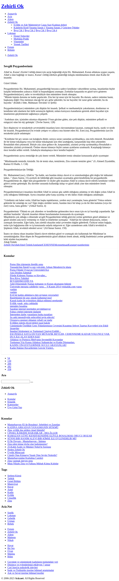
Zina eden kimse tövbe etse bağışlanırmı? (27, 444)
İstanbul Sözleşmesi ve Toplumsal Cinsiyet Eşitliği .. (35, 331)
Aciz (9, 16)
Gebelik (11, 518)
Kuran (71, 245)
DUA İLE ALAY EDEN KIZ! (25, 336)
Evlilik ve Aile (21, 25)
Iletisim (11, 50)
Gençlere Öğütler (70, 27)
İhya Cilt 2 (30, 30)
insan (65, 245)
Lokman (11, 515)
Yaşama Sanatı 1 (37, 27)
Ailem (10, 19)
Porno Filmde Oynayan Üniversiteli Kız (29, 270)
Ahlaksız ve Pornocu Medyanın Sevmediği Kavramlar (36, 339)
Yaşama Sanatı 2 (54, 27)
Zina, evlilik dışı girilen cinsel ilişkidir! (26, 430)
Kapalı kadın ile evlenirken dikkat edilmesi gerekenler (36, 300)
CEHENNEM (49, 245)
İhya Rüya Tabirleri (19, 278)
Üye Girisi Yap (14, 407)
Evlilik (10, 495)
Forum (10, 47)
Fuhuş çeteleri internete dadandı (25, 311)
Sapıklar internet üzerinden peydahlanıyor (30, 309)
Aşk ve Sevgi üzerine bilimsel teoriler (25, 573)
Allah (16, 245)
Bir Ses (11, 548)
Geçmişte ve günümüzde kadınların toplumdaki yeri (32, 562)
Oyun (10, 551)
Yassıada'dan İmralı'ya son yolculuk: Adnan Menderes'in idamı (40, 267)
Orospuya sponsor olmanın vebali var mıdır (31, 320)
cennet (60, 245)
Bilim (10, 556)
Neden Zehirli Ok (16, 449)
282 (9, 366)
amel (40, 245)
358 (9, 369)
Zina (9, 500)
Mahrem (11, 537)
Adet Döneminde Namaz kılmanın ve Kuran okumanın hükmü (40, 284)
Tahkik (10, 478)
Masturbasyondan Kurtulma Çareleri (25, 458)
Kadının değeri (59, 25)
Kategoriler (12, 404)
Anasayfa (12, 13)
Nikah (10, 540)
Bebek (10, 523)
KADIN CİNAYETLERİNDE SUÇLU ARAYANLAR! (38, 345)
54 (8, 358)
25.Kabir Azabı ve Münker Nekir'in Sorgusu (29, 447)
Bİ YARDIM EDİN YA (21, 281)
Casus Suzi (46, 25)
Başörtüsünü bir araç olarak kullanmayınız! (31, 297)
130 (9, 361)
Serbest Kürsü (14, 475)
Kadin (10, 492)
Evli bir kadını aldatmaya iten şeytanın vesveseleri (34, 295)
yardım (13, 289)
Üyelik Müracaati (15, 452)
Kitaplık (11, 401)
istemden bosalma (18, 306)
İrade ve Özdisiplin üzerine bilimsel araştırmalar (30, 570)
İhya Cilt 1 (19, 30)
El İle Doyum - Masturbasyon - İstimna (26, 441)
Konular (11, 399)
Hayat (10, 486)
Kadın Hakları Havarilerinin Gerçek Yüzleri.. (32, 348)
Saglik (10, 512)
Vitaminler (19, 41)
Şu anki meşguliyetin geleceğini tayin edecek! (32, 317)
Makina (11, 554)
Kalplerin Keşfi (21, 27)
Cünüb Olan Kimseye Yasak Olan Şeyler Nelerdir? (32, 455)
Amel (35, 245)
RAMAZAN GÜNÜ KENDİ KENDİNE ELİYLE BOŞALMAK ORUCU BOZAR (49, 435)
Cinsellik (11, 498)
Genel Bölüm (14, 481)
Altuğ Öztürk (25, 245)
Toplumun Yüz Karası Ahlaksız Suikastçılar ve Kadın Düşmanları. (42, 342)
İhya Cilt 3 (41, 30)
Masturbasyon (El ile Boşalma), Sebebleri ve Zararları (33, 424)
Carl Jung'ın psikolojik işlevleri (22, 567)
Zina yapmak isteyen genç (20, 460)
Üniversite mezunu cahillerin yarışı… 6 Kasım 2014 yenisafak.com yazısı (46, 286)
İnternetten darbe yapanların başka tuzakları (31, 314)
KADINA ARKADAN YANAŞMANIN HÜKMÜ (32, 427)
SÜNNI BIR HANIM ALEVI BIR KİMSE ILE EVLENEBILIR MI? (42, 438)
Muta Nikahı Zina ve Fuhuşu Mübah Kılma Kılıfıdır (32, 463)
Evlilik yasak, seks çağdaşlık (24, 303)
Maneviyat (12, 484)
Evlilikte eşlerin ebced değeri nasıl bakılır (30, 323)
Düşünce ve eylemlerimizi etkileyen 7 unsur (28, 564)
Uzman (11, 521)
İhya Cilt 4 (52, 30)
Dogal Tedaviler (21, 36)
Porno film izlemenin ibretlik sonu (26, 264)
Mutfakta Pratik (21, 38)
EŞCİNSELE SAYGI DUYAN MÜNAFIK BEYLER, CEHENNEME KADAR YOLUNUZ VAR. (60, 334)
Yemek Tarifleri (21, 44)
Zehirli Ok (12, 55)
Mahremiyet (34, 25)
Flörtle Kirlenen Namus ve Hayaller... (28, 275)
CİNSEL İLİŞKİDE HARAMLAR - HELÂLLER (32, 433)
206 (9, 363)
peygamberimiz (81, 245)
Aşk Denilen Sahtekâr (20, 272)
